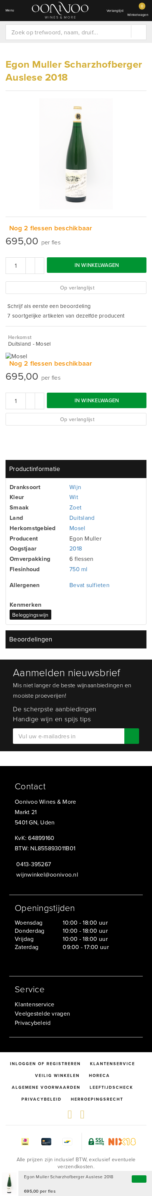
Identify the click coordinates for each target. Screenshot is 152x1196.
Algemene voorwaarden (46, 1087)
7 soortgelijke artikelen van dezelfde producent (66, 315)
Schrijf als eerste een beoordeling (49, 306)
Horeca (99, 1075)
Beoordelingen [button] (30, 639)
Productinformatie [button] (35, 468)
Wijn (75, 487)
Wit (73, 497)
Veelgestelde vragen (42, 1013)
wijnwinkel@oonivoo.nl (47, 874)
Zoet (75, 507)
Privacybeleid (33, 1023)
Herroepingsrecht (97, 1099)
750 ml (78, 569)
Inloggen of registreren (45, 1064)
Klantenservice (35, 1004)
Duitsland (81, 518)
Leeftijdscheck (111, 1087)
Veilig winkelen (57, 1075)
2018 (75, 548)
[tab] (76, 469)
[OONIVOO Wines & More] (60, 10)
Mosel (77, 528)
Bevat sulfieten (89, 585)
